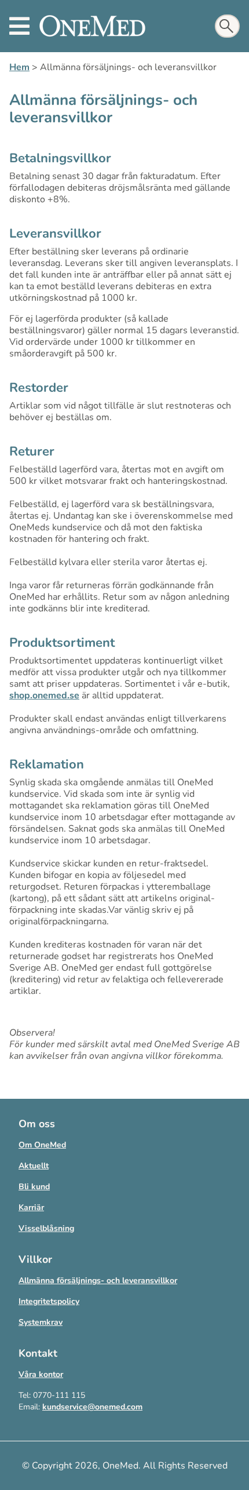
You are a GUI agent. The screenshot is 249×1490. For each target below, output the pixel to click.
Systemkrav (41, 1322)
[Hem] (92, 26)
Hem (19, 67)
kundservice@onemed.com (92, 1406)
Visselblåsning (46, 1228)
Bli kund (34, 1186)
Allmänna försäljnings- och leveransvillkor (98, 1280)
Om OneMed (42, 1144)
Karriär (31, 1207)
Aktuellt (34, 1165)
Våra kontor (41, 1374)
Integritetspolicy (49, 1301)
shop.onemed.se (44, 695)
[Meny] (19, 26)
